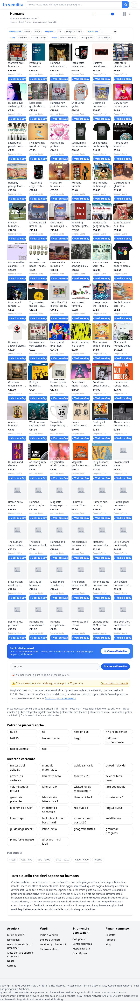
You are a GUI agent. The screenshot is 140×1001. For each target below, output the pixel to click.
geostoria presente (16, 799)
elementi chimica (100, 712)
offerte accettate (68, 37)
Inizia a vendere (49, 935)
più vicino (22, 37)
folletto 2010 (82, 776)
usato (37, 31)
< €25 (12, 859)
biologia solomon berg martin (53, 820)
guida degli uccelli (21, 829)
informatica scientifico (49, 810)
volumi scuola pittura (19, 789)
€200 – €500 (82, 859)
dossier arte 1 (115, 797)
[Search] (125, 4)
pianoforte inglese (22, 839)
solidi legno (113, 818)
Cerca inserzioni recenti (114, 683)
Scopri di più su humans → (60, 698)
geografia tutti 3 (84, 829)
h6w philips (81, 732)
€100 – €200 (62, 859)
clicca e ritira (104, 37)
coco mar (75, 708)
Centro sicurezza (82, 943)
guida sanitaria (83, 765)
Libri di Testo (24, 22)
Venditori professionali (53, 944)
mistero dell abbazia (17, 767)
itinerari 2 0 (49, 786)
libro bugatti (18, 818)
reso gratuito (87, 37)
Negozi (11, 960)
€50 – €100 (44, 859)
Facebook (111, 939)
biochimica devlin (21, 808)
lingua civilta (114, 808)
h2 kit (13, 732)
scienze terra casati (114, 778)
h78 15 (14, 738)
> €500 (98, 859)
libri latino (61, 708)
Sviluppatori (80, 939)
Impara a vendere (50, 939)
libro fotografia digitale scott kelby (39, 712)
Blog (108, 944)
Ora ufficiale (80, 953)
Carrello (11, 965)
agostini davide (115, 765)
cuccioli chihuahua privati (38, 708)
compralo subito (74, 31)
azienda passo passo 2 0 (83, 820)
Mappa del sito (81, 948)
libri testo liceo (51, 776)
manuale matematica (49, 767)
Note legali (13, 939)
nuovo (27, 31)
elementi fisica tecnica (74, 712)
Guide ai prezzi (15, 935)
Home (13, 22)
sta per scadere (38, 37)
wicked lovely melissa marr (82, 789)
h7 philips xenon (116, 732)
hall (44, 749)
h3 (43, 732)
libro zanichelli (83, 797)
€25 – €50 (26, 859)
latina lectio (49, 829)
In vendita (13, 5)
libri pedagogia (115, 786)
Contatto (110, 935)
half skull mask (19, 749)
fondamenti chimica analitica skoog (41, 715)
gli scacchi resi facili (51, 841)
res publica (81, 808)
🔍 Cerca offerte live (115, 666)
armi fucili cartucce (16, 778)
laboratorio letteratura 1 (50, 799)
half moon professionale (115, 740)
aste (59, 31)
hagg (77, 738)
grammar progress (112, 831)
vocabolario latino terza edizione (102, 708)
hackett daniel (51, 738)
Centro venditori (49, 949)
